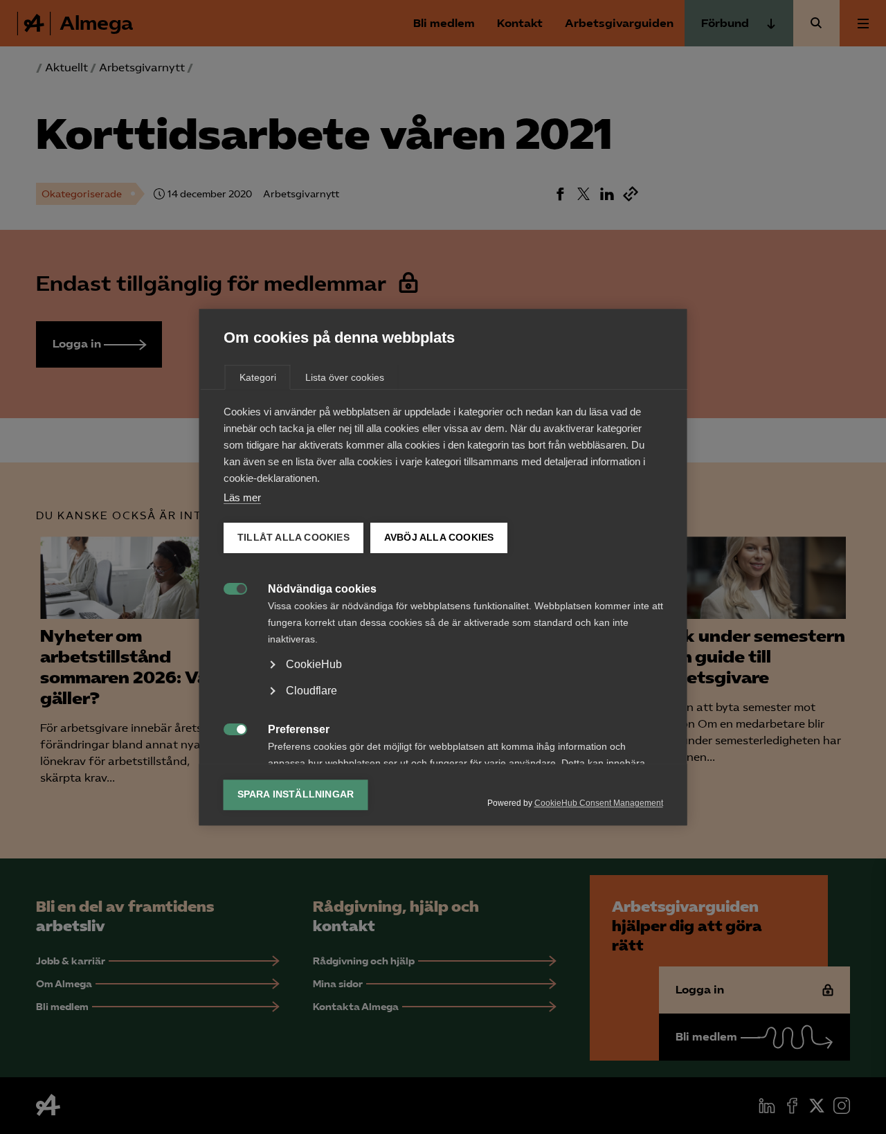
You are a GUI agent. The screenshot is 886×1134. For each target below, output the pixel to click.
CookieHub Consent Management (598, 803)
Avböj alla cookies (438, 537)
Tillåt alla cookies (293, 537)
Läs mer (242, 497)
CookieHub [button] (314, 664)
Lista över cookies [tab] (344, 377)
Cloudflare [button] (311, 690)
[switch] (228, 587)
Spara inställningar (295, 794)
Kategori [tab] (257, 377)
